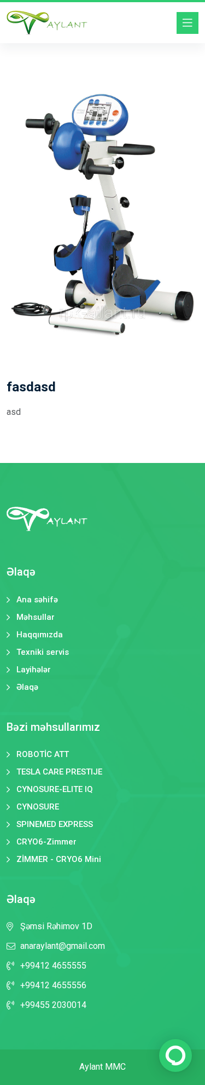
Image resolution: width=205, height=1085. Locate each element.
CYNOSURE (37, 807)
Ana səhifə (37, 600)
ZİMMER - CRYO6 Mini (58, 859)
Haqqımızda (39, 635)
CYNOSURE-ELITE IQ (54, 789)
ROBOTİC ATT (42, 754)
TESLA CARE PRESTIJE (59, 772)
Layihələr (33, 670)
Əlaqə (27, 687)
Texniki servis (42, 652)
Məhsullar (35, 617)
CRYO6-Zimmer (46, 842)
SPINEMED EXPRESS (54, 824)
